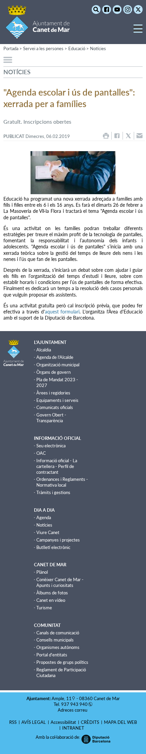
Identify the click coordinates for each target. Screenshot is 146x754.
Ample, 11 (62, 698)
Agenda (43, 517)
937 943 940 (74, 704)
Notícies (98, 48)
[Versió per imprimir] (106, 136)
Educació (76, 48)
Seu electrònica (51, 445)
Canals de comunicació (57, 632)
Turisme (44, 607)
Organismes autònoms (57, 647)
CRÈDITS (90, 722)
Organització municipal (57, 364)
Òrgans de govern (53, 372)
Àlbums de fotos (52, 592)
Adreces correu (73, 710)
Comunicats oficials (54, 407)
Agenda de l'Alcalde (54, 357)
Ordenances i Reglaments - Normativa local (62, 482)
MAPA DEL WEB (120, 722)
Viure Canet (47, 532)
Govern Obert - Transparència (51, 417)
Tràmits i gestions (53, 492)
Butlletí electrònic (53, 547)
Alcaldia (43, 349)
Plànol (42, 572)
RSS (13, 722)
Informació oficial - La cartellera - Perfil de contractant (56, 466)
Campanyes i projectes (58, 540)
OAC (41, 453)
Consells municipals (55, 640)
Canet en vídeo (50, 600)
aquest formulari (62, 311)
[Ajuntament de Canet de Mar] (37, 34)
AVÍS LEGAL (33, 722)
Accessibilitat (63, 722)
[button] (138, 31)
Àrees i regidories (53, 392)
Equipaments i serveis (57, 400)
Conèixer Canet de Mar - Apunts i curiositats (60, 582)
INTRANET (73, 728)
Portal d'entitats (51, 654)
